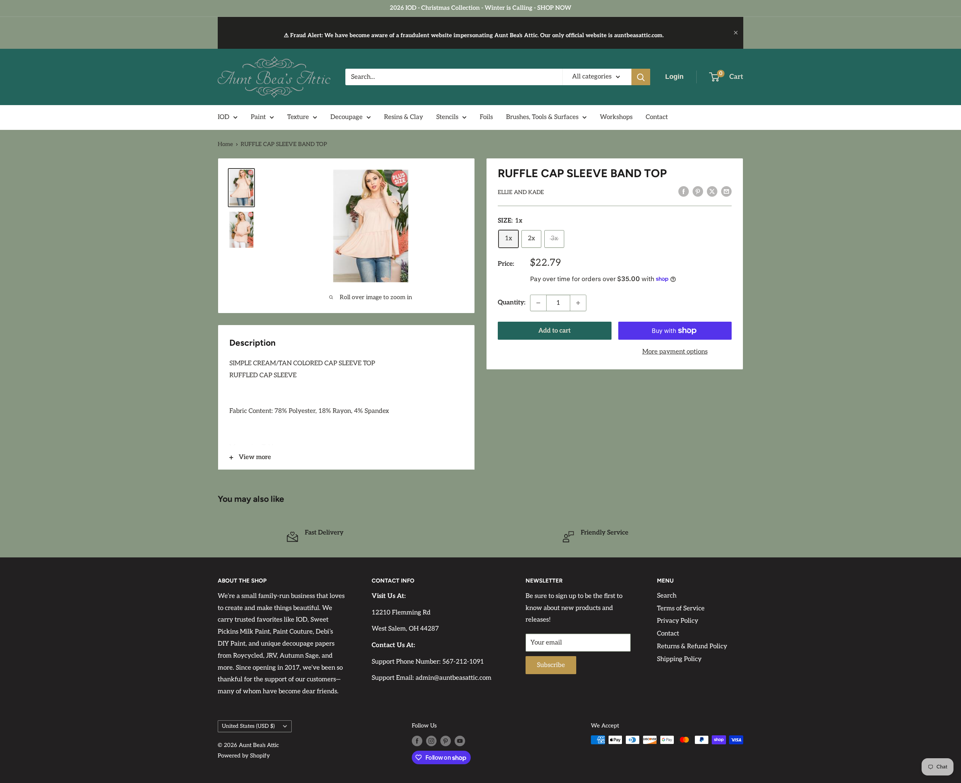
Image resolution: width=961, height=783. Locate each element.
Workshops (616, 117)
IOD (223, 117)
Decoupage (346, 117)
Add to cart (554, 330)
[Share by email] (726, 191)
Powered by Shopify (244, 755)
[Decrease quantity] (538, 303)
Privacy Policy (677, 621)
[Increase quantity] (578, 303)
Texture (298, 117)
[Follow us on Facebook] (417, 740)
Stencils (447, 117)
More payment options (675, 351)
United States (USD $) (248, 726)
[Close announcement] (735, 32)
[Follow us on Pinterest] (445, 740)
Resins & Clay (403, 117)
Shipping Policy (679, 659)
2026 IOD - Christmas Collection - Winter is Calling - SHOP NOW (480, 8)
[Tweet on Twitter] (712, 191)
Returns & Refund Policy (692, 646)
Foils (486, 117)
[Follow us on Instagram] (431, 740)
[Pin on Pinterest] (698, 191)
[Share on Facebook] (683, 191)
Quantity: (512, 302)
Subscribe (551, 665)
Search (666, 595)
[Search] (640, 77)
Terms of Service (681, 608)
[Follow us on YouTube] (460, 740)
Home (225, 144)
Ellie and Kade (521, 192)
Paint (258, 117)
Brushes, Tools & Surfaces (542, 117)
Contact (657, 117)
